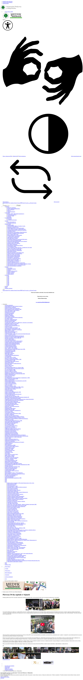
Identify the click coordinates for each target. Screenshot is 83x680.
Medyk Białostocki (8, 572)
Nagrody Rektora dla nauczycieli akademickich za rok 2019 (16, 380)
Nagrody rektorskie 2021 (9, 338)
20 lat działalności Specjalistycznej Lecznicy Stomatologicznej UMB (17, 464)
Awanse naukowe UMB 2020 (10, 382)
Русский (26, 202)
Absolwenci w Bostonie (9, 459)
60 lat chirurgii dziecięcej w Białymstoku (14, 250)
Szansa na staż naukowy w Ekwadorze (14, 534)
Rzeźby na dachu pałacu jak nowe (11, 467)
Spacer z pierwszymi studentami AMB (14, 240)
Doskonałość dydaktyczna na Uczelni (12, 323)
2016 (6, 479)
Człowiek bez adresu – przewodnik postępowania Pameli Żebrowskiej (17, 333)
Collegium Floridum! (9, 443)
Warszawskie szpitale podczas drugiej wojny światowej (17, 241)
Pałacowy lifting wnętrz (9, 365)
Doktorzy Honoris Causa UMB (13, 259)
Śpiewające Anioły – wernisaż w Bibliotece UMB (16, 527)
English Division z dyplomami (10, 307)
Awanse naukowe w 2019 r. (10, 447)
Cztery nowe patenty (9, 384)
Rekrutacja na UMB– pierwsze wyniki (14, 514)
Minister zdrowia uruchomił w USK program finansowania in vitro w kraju (20, 482)
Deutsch (15, 202)
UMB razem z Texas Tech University (12, 457)
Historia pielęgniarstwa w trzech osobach (14, 235)
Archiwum (7, 275)
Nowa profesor (8, 471)
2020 (8, 282)
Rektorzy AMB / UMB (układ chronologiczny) (15, 213)
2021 (8, 281)
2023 (8, 279)
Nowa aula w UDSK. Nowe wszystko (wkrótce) (14, 340)
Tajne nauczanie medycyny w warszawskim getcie (16, 264)
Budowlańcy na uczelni (9, 419)
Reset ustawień (56, 201)
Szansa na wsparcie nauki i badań (13, 495)
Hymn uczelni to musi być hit (12, 489)
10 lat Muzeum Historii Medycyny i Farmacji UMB (14, 367)
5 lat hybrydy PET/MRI (9, 391)
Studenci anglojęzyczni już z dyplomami (14, 517)
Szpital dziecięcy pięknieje (10, 316)
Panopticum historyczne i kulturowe (13, 243)
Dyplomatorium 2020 (9, 352)
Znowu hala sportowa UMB (10, 311)
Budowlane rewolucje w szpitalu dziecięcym (13, 363)
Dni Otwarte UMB (10, 521)
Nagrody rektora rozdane (9, 448)
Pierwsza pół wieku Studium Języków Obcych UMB (16, 505)
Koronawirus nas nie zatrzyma (10, 430)
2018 (8, 284)
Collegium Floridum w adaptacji (11, 346)
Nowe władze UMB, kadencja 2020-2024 (12, 421)
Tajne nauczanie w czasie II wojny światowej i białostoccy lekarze (19, 263)
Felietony (6, 266)
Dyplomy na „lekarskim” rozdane (11, 458)
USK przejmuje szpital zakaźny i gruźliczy (15, 561)
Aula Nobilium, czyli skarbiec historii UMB (13, 387)
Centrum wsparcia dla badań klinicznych (12, 325)
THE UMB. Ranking (9, 354)
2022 (8, 280)
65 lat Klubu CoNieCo (11, 231)
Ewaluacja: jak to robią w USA (13, 510)
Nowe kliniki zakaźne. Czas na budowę (12, 310)
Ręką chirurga (9, 267)
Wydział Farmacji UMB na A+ (12, 491)
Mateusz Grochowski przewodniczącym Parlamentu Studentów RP (17, 397)
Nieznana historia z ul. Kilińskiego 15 (14, 260)
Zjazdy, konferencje (11, 209)
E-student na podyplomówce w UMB (14, 536)
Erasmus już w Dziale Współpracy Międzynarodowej (14, 336)
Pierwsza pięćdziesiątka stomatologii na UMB (13, 477)
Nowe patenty (7, 453)
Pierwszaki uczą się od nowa (12, 541)
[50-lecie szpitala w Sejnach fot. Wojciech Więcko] (6, 652)
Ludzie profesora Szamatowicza (13, 237)
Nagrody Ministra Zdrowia (10, 381)
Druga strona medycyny (11, 221)
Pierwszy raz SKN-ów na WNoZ (11, 371)
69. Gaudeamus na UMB (9, 456)
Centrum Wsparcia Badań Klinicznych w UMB (13, 420)
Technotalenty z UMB (9, 449)
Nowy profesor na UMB (9, 424)
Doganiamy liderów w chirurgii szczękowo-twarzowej (17, 487)
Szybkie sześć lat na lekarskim (10, 345)
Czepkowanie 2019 (8, 451)
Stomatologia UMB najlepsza (10, 408)
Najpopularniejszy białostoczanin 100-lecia (15, 245)
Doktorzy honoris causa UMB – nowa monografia (16, 547)
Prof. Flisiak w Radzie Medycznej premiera (13, 398)
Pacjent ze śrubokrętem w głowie (13, 537)
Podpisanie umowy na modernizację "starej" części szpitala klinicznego (20, 553)
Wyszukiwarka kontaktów (9, 665)
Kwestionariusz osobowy (11, 214)
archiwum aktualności (11, 211)
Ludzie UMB (7, 212)
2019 (8, 283)
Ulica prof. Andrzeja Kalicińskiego (11, 425)
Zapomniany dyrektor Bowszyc (13, 227)
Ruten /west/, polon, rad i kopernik (13, 254)
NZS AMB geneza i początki (12, 238)
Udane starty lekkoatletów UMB (11, 403)
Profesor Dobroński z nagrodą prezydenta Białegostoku (17, 539)
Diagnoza (9, 269)
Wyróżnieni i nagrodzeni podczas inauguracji (15, 499)
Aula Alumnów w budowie (10, 426)
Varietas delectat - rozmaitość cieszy (13, 546)
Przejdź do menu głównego (7, 1)
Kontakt (6, 286)
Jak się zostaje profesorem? (12, 508)
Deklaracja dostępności (9, 669)
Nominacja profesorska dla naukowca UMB (15, 497)
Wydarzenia (9, 218)
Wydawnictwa (7, 570)
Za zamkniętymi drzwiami (12, 219)
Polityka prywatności (8, 668)
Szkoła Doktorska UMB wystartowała (12, 470)
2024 (8, 278)
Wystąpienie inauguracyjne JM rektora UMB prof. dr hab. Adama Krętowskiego (19, 399)
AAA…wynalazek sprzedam (10, 334)
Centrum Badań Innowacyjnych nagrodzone (15, 524)
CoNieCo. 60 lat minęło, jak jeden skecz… (15, 248)
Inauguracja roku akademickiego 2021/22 (12, 344)
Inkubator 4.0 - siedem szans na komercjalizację (13, 372)
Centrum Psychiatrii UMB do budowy (12, 446)
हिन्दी (21, 202)
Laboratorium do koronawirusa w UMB (12, 440)
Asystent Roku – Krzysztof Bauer (13, 535)
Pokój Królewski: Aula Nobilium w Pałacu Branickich (17, 232)
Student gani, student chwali (12, 500)
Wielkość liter (15, 156)
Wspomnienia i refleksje (11, 268)
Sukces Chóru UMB (11, 525)
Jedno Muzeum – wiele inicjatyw (13, 257)
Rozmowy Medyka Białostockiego (13, 208)
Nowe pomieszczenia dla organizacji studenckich (14, 317)
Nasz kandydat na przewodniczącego (12, 404)
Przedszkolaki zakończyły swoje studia (14, 515)
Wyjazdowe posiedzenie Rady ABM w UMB (13, 359)
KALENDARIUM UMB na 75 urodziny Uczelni (16, 226)
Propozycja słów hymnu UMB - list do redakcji (15, 548)
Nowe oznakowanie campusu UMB (11, 378)
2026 (8, 276)
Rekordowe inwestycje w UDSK (11, 324)
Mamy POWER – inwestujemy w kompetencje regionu (15, 473)
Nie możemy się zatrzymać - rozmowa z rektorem (16, 501)
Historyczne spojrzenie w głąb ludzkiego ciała (15, 252)
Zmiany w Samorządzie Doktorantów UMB (13, 392)
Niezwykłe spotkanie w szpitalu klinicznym (15, 542)
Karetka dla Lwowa (8, 326)
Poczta (6, 287)
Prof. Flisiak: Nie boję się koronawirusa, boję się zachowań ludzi (16, 435)
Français (18, 202)
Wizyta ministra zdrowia (9, 362)
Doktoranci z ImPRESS (9, 315)
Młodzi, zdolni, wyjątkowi (10, 455)
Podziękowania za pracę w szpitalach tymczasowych (14, 335)
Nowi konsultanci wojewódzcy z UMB (14, 538)
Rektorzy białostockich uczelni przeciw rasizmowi (16, 518)
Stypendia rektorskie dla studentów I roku (12, 466)
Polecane (9, 210)
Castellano (12, 202)
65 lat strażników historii (11, 246)
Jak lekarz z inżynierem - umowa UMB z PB (13, 337)
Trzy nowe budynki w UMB (10, 369)
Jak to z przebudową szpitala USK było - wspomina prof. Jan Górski (19, 247)
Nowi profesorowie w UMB (10, 350)
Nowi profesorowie (8, 376)
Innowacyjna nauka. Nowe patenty (11, 358)
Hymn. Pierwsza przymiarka (12, 488)
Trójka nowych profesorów (10, 441)
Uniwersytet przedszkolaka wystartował (14, 544)
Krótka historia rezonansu (12, 251)
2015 (6, 480)
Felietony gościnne (10, 273)
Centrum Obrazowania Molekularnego (12, 355)
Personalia (9, 216)
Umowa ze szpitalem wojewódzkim (11, 327)
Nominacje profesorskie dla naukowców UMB (15, 559)
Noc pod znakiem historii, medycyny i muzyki (15, 522)
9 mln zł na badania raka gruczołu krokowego (13, 394)
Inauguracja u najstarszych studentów (12, 462)
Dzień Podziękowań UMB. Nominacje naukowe (14, 306)
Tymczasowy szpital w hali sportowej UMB (13, 413)
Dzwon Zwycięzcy (8, 366)
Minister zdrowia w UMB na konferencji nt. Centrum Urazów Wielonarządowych (22, 540)
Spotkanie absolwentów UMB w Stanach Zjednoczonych (17, 492)
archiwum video (8, 564)
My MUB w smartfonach (9, 414)
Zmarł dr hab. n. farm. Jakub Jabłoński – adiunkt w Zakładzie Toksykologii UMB (22, 504)
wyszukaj (4, 205)
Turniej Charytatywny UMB (10, 332)
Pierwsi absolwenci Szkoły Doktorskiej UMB (13, 309)
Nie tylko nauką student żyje (10, 423)
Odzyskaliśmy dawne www (12, 551)
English (6, 202)
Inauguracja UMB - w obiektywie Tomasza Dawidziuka (17, 498)
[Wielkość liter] (3, 289)
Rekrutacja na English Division (11, 320)
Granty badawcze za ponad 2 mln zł (11, 454)
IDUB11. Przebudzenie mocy (10, 374)
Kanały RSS (7, 667)
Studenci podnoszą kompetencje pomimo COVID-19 (14, 416)
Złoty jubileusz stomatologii (12, 244)
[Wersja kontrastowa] (4, 289)
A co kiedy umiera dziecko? (10, 395)
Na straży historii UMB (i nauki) (11, 347)
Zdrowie (6, 220)
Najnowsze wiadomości (11, 207)
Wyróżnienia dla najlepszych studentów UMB (15, 556)
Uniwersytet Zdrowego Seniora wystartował (15, 494)
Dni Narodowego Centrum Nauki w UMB (12, 328)
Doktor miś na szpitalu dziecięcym (11, 331)
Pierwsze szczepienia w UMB (10, 385)
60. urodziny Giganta (9, 318)
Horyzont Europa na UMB (10, 321)
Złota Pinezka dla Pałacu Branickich (11, 422)
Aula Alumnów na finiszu (10, 412)
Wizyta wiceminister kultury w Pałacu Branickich (14, 472)
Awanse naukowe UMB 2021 (10, 339)
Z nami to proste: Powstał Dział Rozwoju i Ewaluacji (14, 442)
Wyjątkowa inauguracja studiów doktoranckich (15, 496)
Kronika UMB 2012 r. (11, 558)
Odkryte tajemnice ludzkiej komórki (13, 255)
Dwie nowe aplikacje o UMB (10, 370)
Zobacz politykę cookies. (4, 676)
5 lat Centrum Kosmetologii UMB (11, 460)
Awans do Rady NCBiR (9, 405)
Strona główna (7, 566)
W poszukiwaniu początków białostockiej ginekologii (17, 230)
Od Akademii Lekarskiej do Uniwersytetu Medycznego (17, 239)
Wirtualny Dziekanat (8, 288)
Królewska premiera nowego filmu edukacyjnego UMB (15, 349)
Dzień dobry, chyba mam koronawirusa (12, 406)
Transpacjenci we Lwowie (10, 312)
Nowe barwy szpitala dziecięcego (11, 319)
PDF (6, 659)
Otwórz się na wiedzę (9, 411)
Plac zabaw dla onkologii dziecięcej (11, 474)
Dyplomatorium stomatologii (10, 351)
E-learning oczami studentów (10, 475)
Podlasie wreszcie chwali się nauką (13, 519)
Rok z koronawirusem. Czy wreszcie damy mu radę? (14, 368)
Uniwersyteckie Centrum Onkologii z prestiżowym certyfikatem (16, 418)
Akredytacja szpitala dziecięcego (11, 468)
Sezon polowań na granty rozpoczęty (14, 490)
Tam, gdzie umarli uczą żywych (13, 261)
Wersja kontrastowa (22, 156)
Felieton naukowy (10, 274)
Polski (4, 202)
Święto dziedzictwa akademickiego (13, 256)
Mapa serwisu (7, 666)
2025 (8, 277)
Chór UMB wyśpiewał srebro (12, 503)
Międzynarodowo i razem (10, 330)
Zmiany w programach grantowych (11, 439)
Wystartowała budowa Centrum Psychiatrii (12, 402)
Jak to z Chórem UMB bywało (12, 234)
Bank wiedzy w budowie (9, 353)
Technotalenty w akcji (9, 452)
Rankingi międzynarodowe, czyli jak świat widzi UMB (15, 373)
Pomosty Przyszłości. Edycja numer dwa (12, 308)
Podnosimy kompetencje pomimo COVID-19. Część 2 (15, 417)
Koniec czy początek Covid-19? (11, 383)
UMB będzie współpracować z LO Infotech (13, 428)
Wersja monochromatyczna (76, 156)
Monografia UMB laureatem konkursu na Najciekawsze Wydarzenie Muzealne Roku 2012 (23, 560)
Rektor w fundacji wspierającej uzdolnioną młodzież (16, 555)
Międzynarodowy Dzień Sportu (11, 461)
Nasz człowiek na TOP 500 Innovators (14, 533)
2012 (6, 563)
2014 (6, 562)
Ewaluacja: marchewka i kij (12, 509)
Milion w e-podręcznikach (10, 379)
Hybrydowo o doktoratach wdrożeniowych (13, 410)
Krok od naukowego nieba (10, 450)
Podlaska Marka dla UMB (10, 409)
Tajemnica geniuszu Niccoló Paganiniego (14, 253)
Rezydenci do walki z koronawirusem (12, 415)
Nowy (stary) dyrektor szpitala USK (11, 401)
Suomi (32, 202)
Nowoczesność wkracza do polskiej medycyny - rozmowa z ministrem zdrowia (21, 529)
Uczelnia (6, 568)
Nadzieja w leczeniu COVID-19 (11, 427)
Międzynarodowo (8, 444)
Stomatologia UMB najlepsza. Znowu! (12, 361)
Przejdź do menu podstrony (7, 2)
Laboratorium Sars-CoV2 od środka (11, 432)
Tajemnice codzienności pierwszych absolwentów (16, 262)
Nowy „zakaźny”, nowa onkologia (11, 348)
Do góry (8, 659)
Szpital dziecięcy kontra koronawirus (11, 433)
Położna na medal (8, 407)
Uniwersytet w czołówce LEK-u (13, 493)
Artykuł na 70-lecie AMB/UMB (13, 242)
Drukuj (4, 659)
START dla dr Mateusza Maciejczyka (12, 429)
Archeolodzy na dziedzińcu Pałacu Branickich (15, 233)
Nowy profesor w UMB (11, 526)
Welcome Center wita (9, 465)
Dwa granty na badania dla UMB (13, 528)
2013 (6, 481)
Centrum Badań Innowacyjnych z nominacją (15, 543)
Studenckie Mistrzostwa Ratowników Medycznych (16, 523)
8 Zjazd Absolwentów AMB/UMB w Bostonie (13, 463)
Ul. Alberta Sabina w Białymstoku (13, 236)
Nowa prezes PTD (8, 364)
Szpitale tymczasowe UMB (10, 393)
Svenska (34, 202)
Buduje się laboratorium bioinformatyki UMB (15, 513)
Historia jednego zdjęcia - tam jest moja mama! (15, 228)
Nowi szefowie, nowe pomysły (13, 511)
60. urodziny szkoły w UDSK (10, 357)
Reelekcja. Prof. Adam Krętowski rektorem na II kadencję (15, 434)
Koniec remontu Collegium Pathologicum (15, 516)
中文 (9, 202)
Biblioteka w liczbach (11, 552)
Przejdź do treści (6, 3)
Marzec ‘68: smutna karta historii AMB (14, 249)
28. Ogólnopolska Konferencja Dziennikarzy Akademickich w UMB (17, 377)
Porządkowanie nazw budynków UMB (12, 396)
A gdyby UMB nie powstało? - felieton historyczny (16, 229)
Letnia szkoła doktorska (9, 476)
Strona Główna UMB (9, 11)
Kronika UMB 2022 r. (9, 314)
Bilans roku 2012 (10, 550)
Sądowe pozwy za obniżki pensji (13, 512)
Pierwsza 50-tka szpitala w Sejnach (13, 507)
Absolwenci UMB (10, 215)
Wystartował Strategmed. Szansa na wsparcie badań (16, 557)
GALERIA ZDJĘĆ (8, 217)
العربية (29, 202)
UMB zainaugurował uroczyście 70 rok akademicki (14, 400)
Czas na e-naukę (8, 438)
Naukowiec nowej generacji (12, 502)
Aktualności (7, 206)
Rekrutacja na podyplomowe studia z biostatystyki (16, 506)
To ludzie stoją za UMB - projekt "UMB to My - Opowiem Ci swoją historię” (19, 322)
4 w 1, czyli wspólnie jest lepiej (13, 549)
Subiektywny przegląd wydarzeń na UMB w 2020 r (14, 386)
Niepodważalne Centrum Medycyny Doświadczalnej (16, 545)
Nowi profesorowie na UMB (10, 445)
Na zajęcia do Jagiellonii (9, 313)
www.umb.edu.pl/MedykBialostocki (42, 302)
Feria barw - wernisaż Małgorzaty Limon (14, 554)
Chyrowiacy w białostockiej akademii (14, 258)
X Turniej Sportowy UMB (10, 469)
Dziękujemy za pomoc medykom (11, 431)
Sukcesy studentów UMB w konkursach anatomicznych (17, 520)
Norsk (23, 202)
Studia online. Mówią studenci (10, 388)
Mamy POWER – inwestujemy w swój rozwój (13, 329)
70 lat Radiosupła (8, 356)
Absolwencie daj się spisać (10, 375)
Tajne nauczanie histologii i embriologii (14, 265)
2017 (8, 285)
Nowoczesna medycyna (11, 222)
